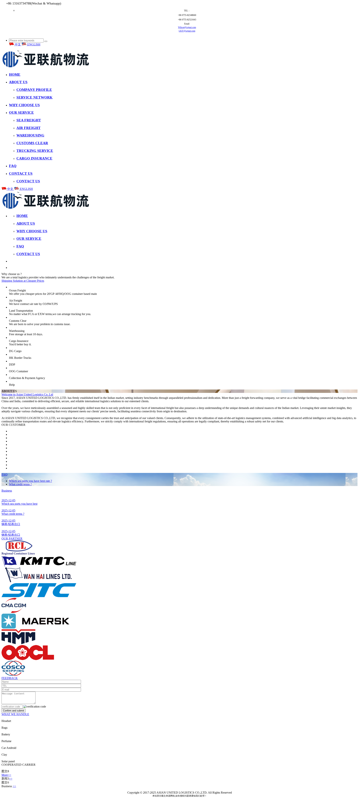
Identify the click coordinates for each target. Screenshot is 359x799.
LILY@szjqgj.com (187, 31)
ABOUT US (18, 82)
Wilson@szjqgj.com (187, 27)
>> (10, 778)
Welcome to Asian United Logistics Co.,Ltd (27, 394)
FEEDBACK (9, 678)
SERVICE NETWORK (34, 97)
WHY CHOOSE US (24, 105)
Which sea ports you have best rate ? (30, 480)
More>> (6, 775)
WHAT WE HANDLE (15, 714)
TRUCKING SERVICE (34, 151)
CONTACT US (21, 173)
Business (6, 490)
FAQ (12, 166)
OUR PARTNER (11, 538)
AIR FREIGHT (28, 128)
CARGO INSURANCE (34, 158)
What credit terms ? (20, 484)
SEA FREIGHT (28, 120)
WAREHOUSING (30, 135)
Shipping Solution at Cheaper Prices (22, 280)
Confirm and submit (13, 710)
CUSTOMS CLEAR (32, 143)
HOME (14, 75)
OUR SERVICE (21, 112)
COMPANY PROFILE (34, 90)
